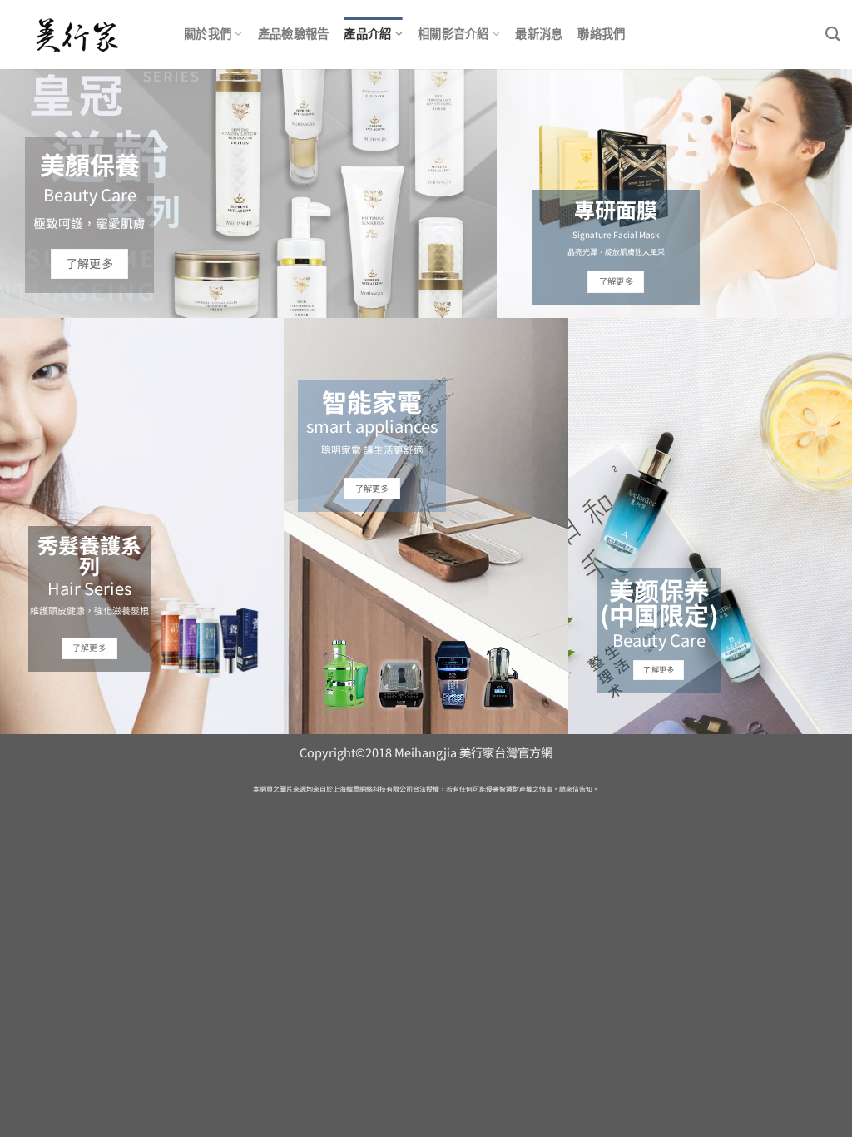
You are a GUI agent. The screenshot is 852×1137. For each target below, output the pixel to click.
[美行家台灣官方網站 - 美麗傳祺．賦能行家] (85, 35)
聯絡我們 (601, 34)
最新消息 (538, 34)
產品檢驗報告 (293, 34)
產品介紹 (367, 34)
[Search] (832, 34)
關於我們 (207, 34)
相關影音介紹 (453, 34)
